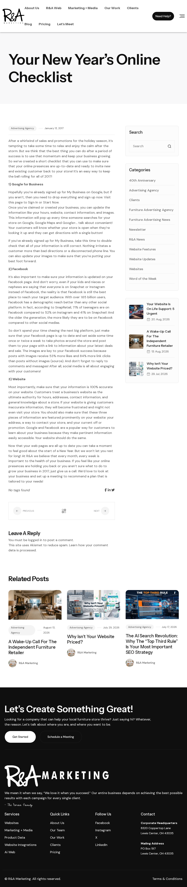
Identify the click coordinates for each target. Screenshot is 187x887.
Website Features (142, 249)
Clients (133, 8)
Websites (136, 269)
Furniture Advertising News (149, 220)
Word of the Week (143, 278)
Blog (28, 24)
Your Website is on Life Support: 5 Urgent (160, 309)
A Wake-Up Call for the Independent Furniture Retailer (32, 647)
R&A (29, 456)
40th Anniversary (142, 180)
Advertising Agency (22, 128)
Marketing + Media (83, 8)
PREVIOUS (28, 510)
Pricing (44, 24)
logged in (35, 540)
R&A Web (53, 8)
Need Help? (163, 16)
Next (97, 510)
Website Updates (142, 259)
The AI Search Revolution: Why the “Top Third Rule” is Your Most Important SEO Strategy (152, 644)
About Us (31, 8)
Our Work (112, 8)
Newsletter (137, 229)
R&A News (137, 239)
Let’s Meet (65, 24)
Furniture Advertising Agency (151, 210)
